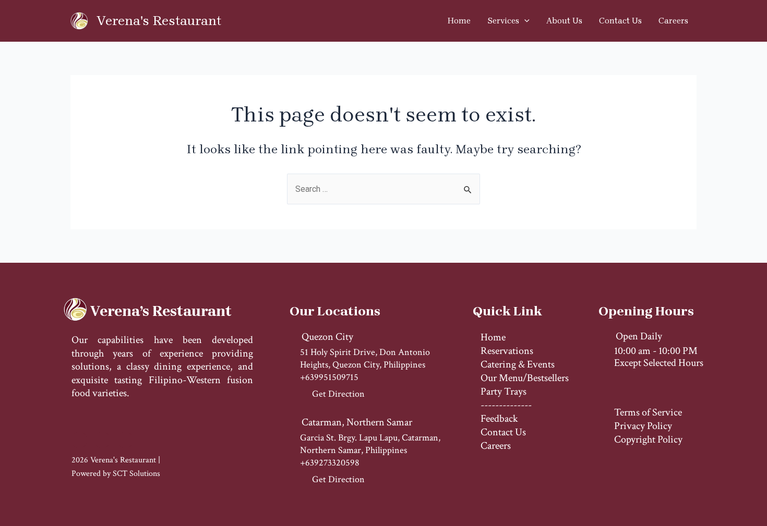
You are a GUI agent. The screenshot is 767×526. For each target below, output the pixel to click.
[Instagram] (102, 440)
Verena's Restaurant (159, 21)
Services (503, 21)
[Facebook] (79, 440)
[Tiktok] (125, 440)
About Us (564, 21)
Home (459, 21)
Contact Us (620, 21)
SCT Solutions (136, 473)
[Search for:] (383, 189)
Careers (673, 21)
